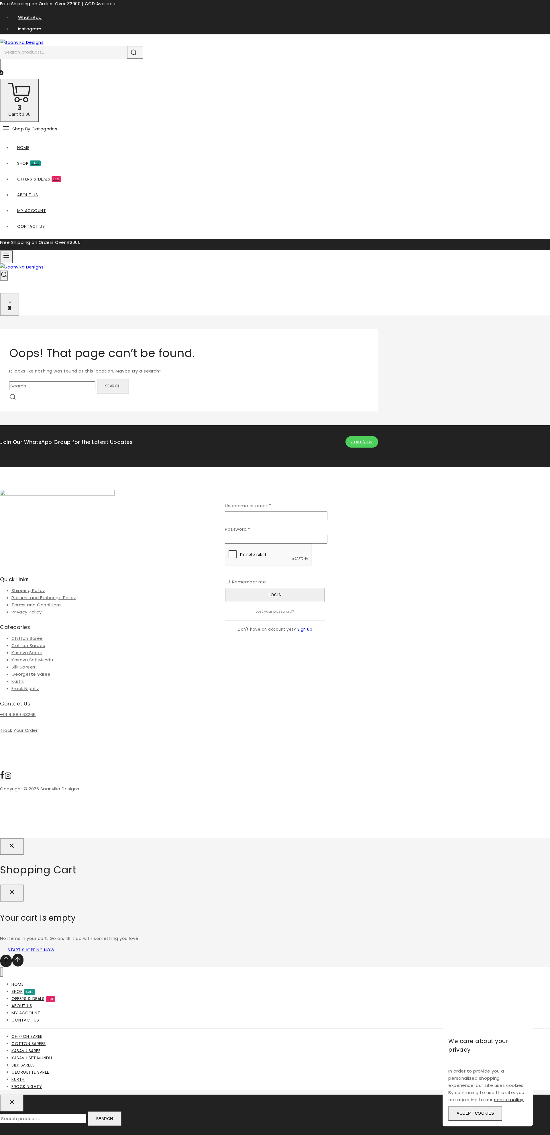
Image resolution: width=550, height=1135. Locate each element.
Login (275, 595)
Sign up (305, 629)
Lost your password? (275, 611)
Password (247, 529)
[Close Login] (11, 846)
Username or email (258, 505)
